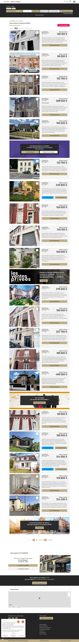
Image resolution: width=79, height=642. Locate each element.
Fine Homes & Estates (45, 629)
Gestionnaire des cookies (65, 640)
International (42, 632)
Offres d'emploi (43, 624)
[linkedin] (16, 618)
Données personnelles (44, 640)
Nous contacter (43, 634)
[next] (34, 540)
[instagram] (13, 618)
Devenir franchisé (44, 626)
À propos (42, 630)
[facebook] (9, 618)
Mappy (19, 606)
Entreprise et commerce (45, 627)
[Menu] (74, 1)
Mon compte (67, 1)
